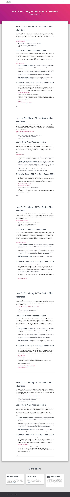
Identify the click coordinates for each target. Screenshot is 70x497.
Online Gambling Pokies (20, 41)
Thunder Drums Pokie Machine (24, 185)
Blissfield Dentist (56, 1)
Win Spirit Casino (31, 476)
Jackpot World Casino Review (22, 220)
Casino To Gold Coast (20, 63)
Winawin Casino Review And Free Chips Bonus (25, 131)
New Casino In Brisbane (12, 476)
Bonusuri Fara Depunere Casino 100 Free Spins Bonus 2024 (27, 306)
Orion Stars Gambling (20, 154)
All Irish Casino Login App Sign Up (24, 183)
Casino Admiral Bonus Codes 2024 (24, 102)
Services (62, 1)
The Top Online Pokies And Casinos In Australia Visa (26, 40)
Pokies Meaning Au (21, 356)
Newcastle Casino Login (22, 367)
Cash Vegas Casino (21, 355)
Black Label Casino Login (21, 132)
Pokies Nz (20, 101)
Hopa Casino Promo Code (21, 242)
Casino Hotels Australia (22, 278)
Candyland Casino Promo (23, 444)
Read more (14, 482)
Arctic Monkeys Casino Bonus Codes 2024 (26, 365)
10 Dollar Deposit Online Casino (24, 92)
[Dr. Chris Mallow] (8, 2)
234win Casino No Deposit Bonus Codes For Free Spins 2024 (28, 395)
